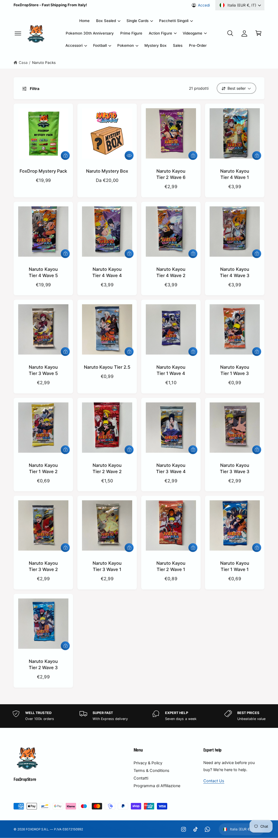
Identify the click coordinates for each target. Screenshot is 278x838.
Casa (23, 62)
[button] (18, 33)
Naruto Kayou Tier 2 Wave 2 (107, 468)
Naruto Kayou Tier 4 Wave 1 (234, 174)
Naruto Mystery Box (107, 171)
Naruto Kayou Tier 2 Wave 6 (170, 174)
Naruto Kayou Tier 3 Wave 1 (107, 566)
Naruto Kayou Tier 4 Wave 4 (107, 272)
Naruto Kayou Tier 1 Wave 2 (43, 468)
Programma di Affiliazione (157, 785)
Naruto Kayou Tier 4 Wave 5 (43, 272)
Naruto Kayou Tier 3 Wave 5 (43, 370)
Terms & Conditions (151, 770)
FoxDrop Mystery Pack (43, 171)
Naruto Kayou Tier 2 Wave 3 (43, 664)
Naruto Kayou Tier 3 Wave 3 (234, 468)
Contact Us (213, 780)
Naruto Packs (44, 62)
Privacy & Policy (148, 763)
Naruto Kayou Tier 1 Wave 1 (234, 566)
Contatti (141, 778)
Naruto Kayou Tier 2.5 (107, 367)
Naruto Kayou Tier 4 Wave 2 (170, 272)
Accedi (204, 5)
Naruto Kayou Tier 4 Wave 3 (234, 272)
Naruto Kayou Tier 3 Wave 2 (43, 566)
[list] (139, 716)
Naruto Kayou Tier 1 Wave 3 (234, 370)
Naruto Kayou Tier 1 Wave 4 (170, 370)
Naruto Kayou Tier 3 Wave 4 (170, 468)
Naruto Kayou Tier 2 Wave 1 (170, 566)
